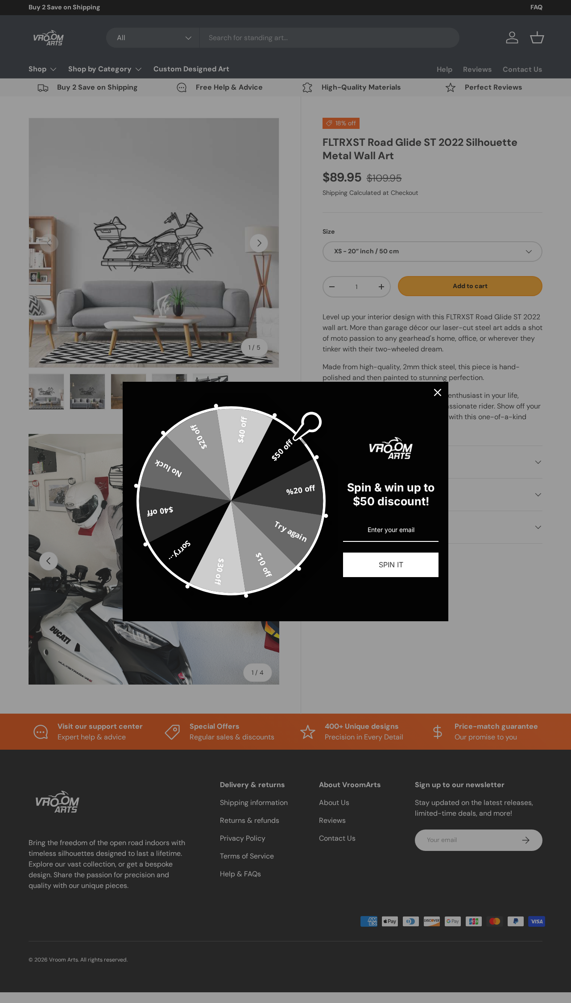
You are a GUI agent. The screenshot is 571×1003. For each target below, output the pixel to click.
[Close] (437, 392)
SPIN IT (391, 564)
